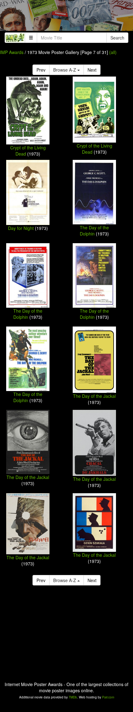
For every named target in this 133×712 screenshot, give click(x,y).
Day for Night (21, 228)
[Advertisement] (66, 17)
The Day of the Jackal (94, 396)
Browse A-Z (65, 70)
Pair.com (108, 697)
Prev (40, 70)
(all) (113, 52)
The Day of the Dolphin (94, 230)
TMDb (73, 697)
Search (117, 38)
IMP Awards (12, 52)
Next (92, 70)
